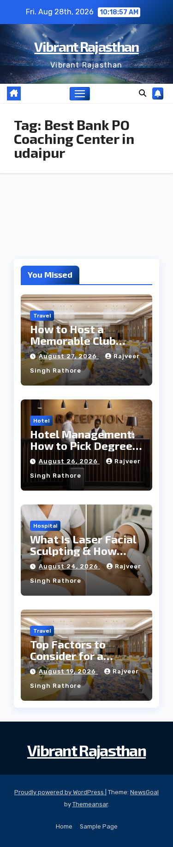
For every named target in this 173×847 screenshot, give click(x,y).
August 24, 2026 (69, 566)
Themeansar (90, 804)
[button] (142, 93)
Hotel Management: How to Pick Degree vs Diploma (82, 445)
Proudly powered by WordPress (59, 792)
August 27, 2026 (69, 356)
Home (64, 826)
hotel (41, 420)
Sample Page (99, 826)
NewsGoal (144, 792)
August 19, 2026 (68, 671)
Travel (42, 315)
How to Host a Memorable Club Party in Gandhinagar (85, 340)
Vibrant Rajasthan (86, 46)
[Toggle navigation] (80, 94)
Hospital (45, 526)
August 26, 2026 (69, 461)
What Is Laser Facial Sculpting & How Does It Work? (83, 550)
